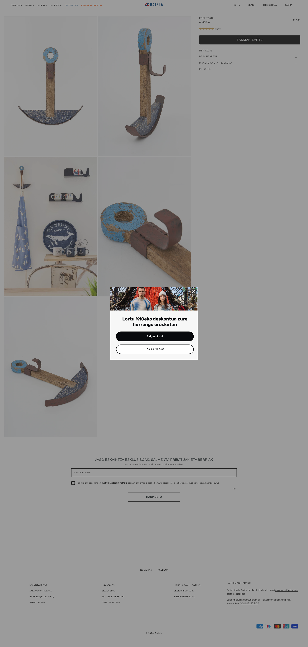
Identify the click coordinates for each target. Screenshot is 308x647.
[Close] (193, 291)
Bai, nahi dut (155, 336)
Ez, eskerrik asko (155, 349)
